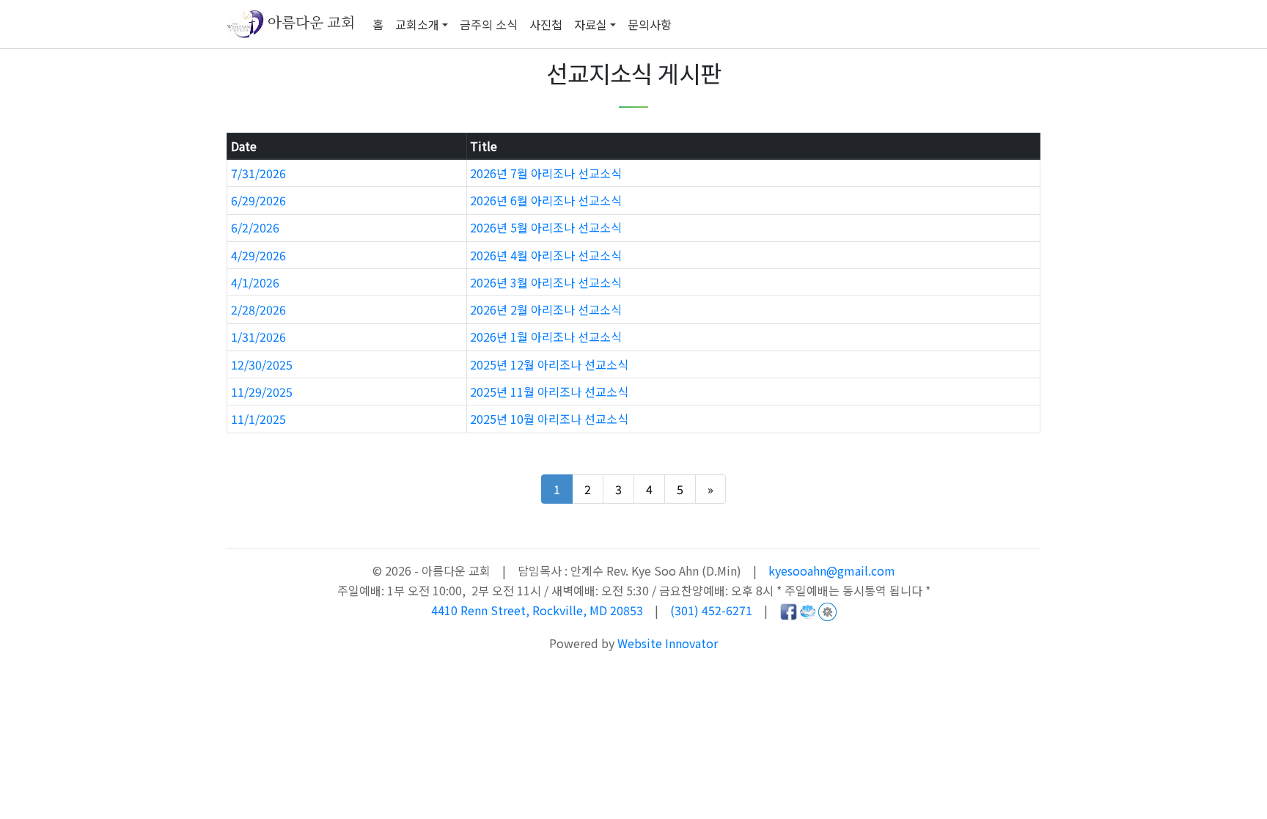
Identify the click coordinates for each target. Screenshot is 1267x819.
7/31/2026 (258, 173)
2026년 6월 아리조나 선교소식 (546, 200)
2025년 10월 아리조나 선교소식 (549, 418)
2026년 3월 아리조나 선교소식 (546, 282)
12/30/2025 (262, 364)
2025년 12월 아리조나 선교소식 (549, 364)
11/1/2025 (258, 418)
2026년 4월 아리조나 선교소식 (546, 255)
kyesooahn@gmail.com (831, 570)
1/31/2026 (258, 336)
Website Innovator (667, 643)
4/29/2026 (258, 255)
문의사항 (650, 24)
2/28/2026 (258, 309)
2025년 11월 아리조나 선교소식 (549, 391)
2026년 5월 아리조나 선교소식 (546, 227)
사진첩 (545, 24)
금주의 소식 (489, 24)
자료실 (590, 24)
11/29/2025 (262, 391)
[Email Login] (808, 610)
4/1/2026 (255, 282)
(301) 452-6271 (711, 610)
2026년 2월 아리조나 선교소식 (546, 309)
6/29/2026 (258, 200)
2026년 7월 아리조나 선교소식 (546, 173)
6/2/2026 (255, 227)
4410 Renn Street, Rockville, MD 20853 (538, 610)
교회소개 (417, 24)
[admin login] (827, 610)
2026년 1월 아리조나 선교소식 (546, 336)
